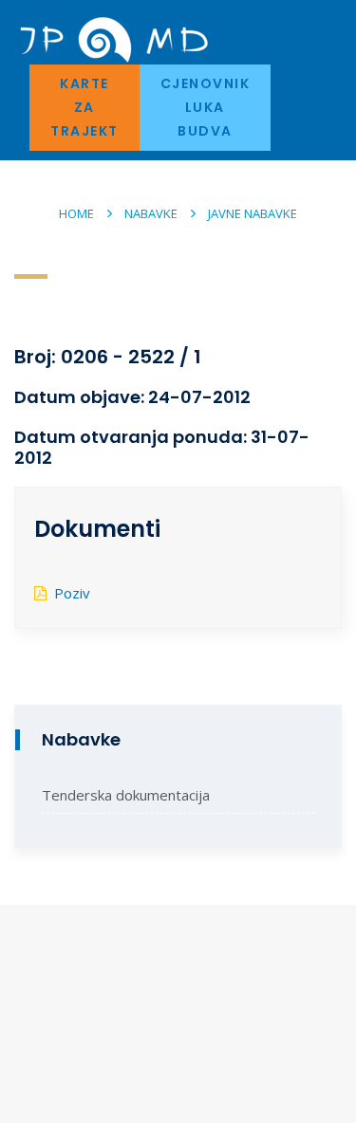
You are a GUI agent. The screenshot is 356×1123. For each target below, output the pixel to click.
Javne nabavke (252, 213)
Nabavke (151, 213)
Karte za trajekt (84, 107)
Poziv (72, 592)
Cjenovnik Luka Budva (205, 107)
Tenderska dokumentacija (126, 794)
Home (76, 213)
